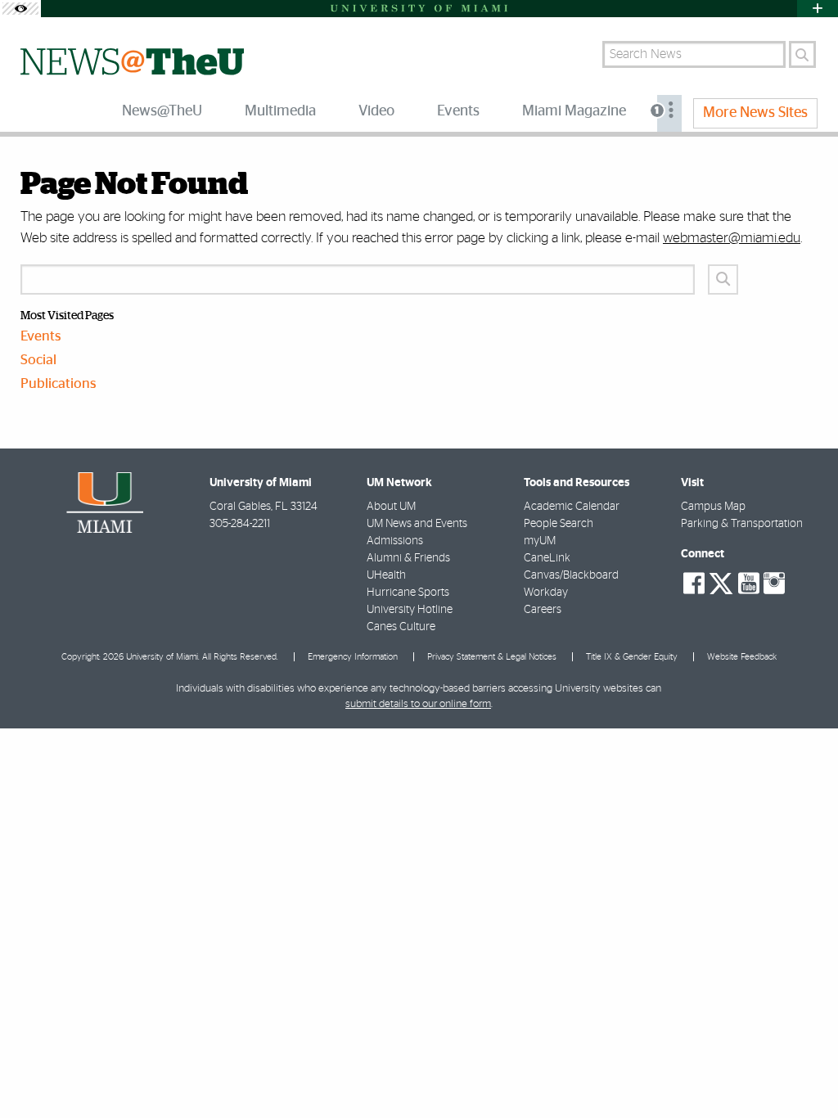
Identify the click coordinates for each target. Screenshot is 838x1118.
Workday (546, 592)
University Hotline (410, 609)
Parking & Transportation (742, 524)
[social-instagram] (774, 583)
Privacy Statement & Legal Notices (491, 656)
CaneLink (547, 558)
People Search (558, 524)
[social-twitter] (721, 582)
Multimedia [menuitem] (280, 111)
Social (38, 360)
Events (40, 336)
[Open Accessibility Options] (20, 8)
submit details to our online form (418, 704)
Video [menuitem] (376, 111)
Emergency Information (353, 656)
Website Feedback (742, 656)
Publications (58, 383)
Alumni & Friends (408, 558)
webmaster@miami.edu (731, 238)
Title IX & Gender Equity (632, 656)
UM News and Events (417, 524)
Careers (542, 609)
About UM (391, 506)
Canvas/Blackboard (571, 575)
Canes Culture (401, 627)
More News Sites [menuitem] (755, 113)
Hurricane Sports (408, 592)
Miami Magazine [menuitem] (574, 111)
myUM (540, 541)
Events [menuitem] (458, 111)
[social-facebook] (694, 583)
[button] (803, 1073)
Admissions (395, 541)
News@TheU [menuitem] (162, 111)
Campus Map (713, 506)
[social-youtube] (748, 583)
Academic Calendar (571, 506)
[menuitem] (669, 113)
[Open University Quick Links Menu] (817, 8)
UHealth (386, 575)
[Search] (802, 54)
